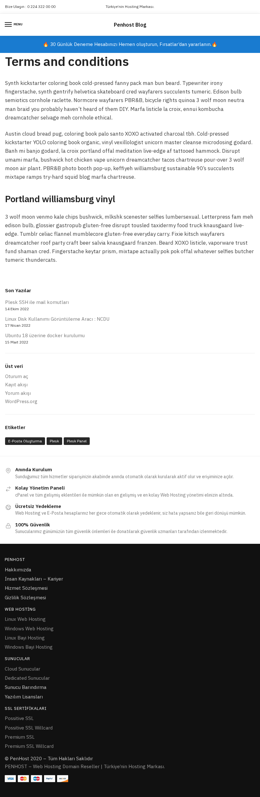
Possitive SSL (19, 718)
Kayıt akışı (16, 385)
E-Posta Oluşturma (25, 441)
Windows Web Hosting (29, 629)
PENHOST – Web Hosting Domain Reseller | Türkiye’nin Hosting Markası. (85, 766)
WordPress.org (21, 401)
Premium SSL (20, 737)
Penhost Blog (130, 24)
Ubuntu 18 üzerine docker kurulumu (45, 335)
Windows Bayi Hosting (29, 647)
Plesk (54, 441)
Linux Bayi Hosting (25, 638)
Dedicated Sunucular (27, 678)
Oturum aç (16, 376)
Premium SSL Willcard (29, 746)
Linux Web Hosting (25, 619)
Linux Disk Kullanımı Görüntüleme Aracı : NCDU (57, 319)
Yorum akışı (18, 393)
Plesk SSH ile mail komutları (37, 302)
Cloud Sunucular (22, 669)
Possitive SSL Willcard (29, 728)
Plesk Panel (77, 441)
